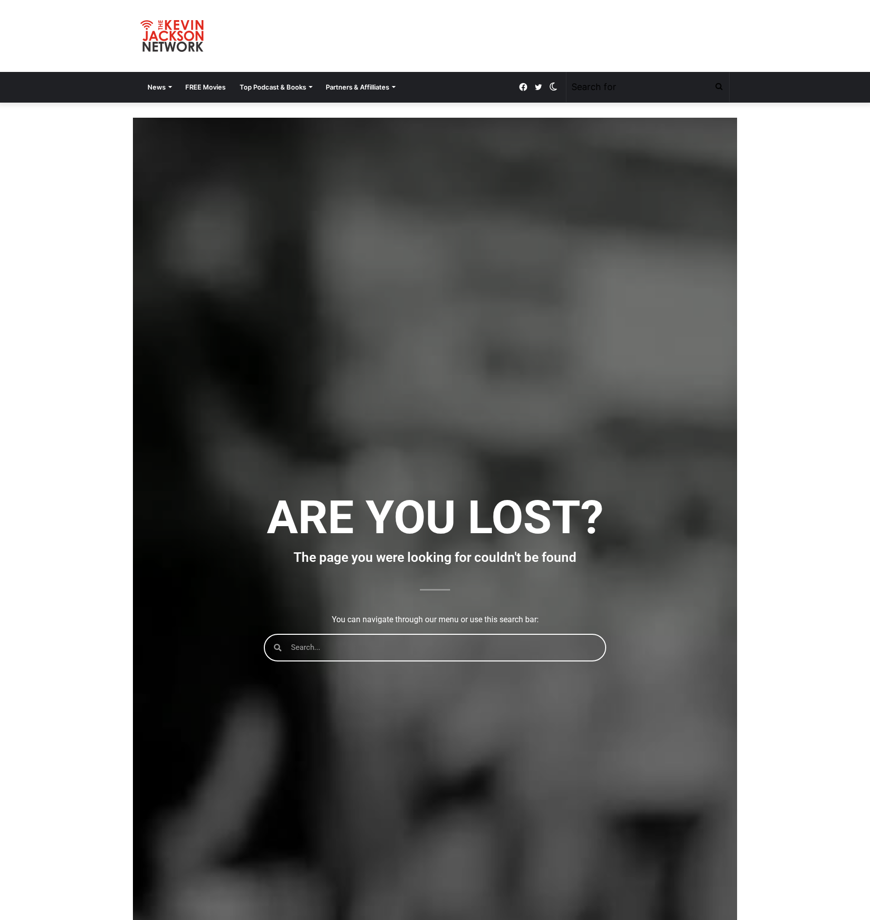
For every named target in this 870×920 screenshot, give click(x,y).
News (157, 87)
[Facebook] (523, 87)
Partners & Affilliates (357, 87)
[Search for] (719, 87)
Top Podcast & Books (273, 87)
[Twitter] (538, 87)
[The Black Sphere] (171, 36)
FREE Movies (205, 87)
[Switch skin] (553, 87)
